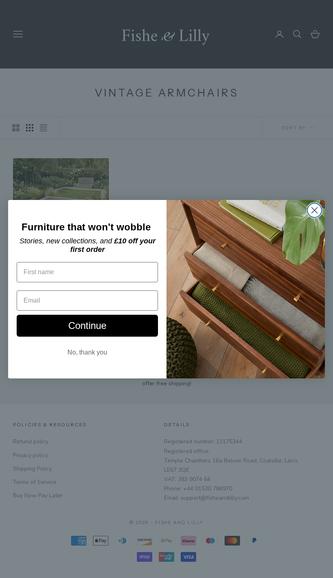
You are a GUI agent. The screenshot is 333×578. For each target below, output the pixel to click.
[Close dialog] (314, 210)
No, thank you (87, 352)
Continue (87, 325)
